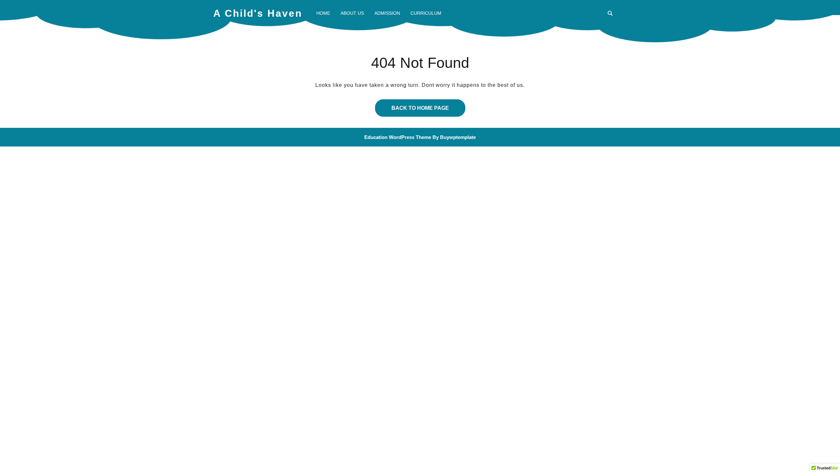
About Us (352, 13)
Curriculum (425, 13)
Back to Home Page (412, 105)
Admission (387, 13)
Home (323, 13)
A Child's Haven (257, 13)
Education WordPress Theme (397, 137)
